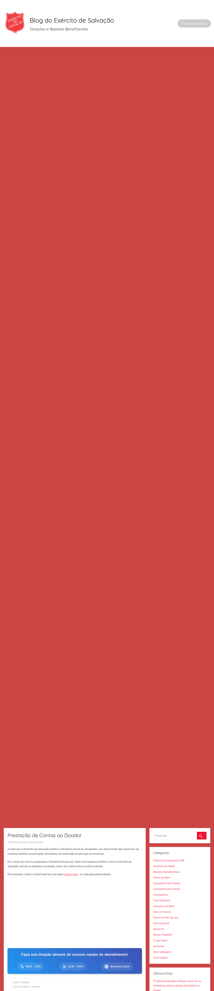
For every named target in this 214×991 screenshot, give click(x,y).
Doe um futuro (162, 911)
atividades (24, 986)
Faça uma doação (194, 23)
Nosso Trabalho (21, 982)
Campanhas (160, 894)
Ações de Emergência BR (168, 860)
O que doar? (160, 940)
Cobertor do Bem (164, 906)
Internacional (161, 923)
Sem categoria (162, 951)
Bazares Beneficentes (166, 871)
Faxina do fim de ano (166, 917)
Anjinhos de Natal (164, 866)
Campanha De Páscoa (166, 888)
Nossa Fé (158, 929)
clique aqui (71, 874)
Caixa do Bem (161, 877)
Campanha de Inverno (166, 883)
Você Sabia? (160, 957)
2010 (15, 986)
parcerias (158, 946)
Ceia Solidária (161, 900)
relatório (35, 986)
